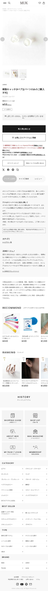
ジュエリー (4, 495)
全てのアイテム (12, 8)
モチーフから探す (6, 546)
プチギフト (28, 524)
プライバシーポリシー (28, 577)
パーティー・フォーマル (33, 519)
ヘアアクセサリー (6, 484)
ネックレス (4, 474)
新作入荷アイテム (6, 535)
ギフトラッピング (13, 163)
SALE (3, 551)
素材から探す (29, 541)
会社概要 (16, 577)
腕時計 (27, 484)
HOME (4, 8)
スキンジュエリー (6, 524)
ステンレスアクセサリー (8, 519)
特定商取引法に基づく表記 (15, 579)
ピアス (20, 8)
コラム (38, 579)
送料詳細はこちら (26, 152)
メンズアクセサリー (31, 495)
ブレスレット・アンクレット (10, 479)
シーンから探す (6, 541)
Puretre (3, 568)
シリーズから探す (31, 546)
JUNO (27, 563)
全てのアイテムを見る (8, 500)
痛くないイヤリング (31, 512)
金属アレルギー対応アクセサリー (7, 513)
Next (45, 39)
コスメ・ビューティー (32, 490)
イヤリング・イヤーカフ (33, 468)
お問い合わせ (29, 579)
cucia (27, 568)
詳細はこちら (38, 145)
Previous (2, 39)
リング (27, 474)
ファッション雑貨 (6, 490)
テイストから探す (31, 535)
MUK (2, 563)
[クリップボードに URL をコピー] (17, 170)
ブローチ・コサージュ (32, 479)
